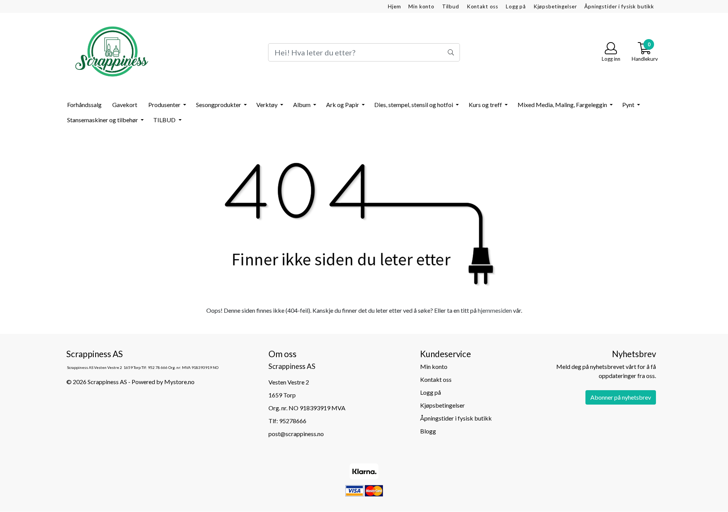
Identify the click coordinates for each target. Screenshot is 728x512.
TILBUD (165, 119)
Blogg (428, 431)
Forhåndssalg (84, 104)
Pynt (628, 104)
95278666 (292, 420)
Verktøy (267, 104)
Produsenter (165, 104)
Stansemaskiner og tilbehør (103, 119)
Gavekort (124, 104)
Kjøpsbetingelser (555, 6)
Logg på (516, 6)
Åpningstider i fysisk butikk (619, 6)
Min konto (421, 6)
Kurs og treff (486, 104)
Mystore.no (179, 381)
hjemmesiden (495, 310)
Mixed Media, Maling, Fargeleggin (563, 104)
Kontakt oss (482, 6)
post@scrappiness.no (296, 433)
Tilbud (450, 6)
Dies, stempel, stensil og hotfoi (414, 104)
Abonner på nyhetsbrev (620, 397)
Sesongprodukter (219, 104)
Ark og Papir (343, 104)
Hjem (394, 6)
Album (302, 104)
